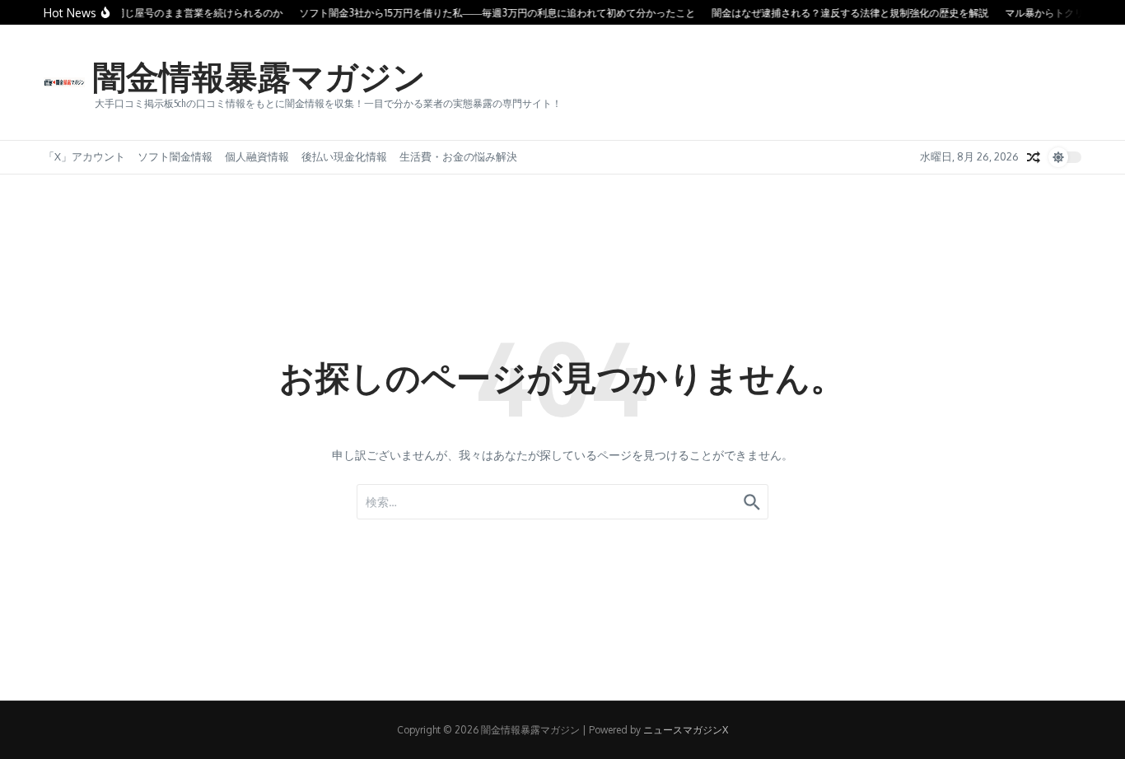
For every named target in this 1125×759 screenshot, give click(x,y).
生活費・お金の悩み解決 (458, 156)
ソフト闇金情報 (175, 156)
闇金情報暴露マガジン (259, 75)
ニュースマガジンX (685, 730)
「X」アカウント (84, 156)
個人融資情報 (257, 156)
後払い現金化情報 (344, 156)
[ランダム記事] (1033, 157)
